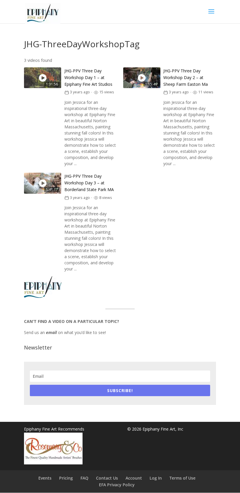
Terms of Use (182, 478)
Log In (156, 478)
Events (45, 478)
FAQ (84, 478)
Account (134, 478)
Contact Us (107, 478)
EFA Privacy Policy (117, 484)
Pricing (66, 478)
